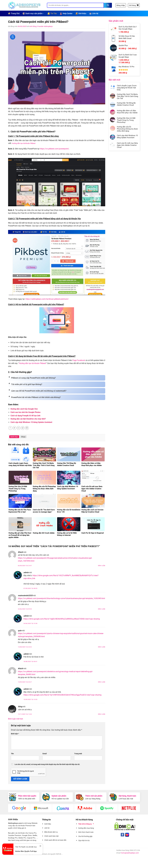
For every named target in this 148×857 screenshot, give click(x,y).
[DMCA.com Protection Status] (125, 826)
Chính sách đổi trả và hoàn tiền (55, 840)
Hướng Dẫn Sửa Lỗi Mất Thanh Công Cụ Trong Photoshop (126, 120)
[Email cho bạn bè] (18, 428)
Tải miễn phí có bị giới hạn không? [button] (26, 384)
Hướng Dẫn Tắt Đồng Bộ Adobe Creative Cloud (126, 104)
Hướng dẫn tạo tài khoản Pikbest (23, 143)
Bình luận (101, 565)
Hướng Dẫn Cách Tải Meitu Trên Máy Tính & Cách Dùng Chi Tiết (127, 96)
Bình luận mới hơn (15, 719)
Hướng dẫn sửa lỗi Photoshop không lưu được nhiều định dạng (127, 129)
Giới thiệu (82, 13)
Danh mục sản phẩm (33, 13)
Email (45, 754)
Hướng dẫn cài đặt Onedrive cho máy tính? (28, 419)
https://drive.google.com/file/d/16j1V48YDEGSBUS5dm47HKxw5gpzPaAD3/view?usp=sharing (62, 695)
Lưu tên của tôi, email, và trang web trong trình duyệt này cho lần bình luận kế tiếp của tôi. (47, 764)
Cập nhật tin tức (84, 840)
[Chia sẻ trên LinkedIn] (27, 428)
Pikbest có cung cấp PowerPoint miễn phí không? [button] (33, 378)
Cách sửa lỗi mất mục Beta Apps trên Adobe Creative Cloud (127, 145)
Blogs (23, 437)
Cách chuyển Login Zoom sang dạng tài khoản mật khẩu (127, 88)
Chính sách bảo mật (51, 836)
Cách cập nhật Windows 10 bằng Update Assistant (31, 422)
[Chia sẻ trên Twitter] (14, 428)
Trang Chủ (15, 13)
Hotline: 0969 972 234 (13, 852)
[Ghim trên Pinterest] (23, 428)
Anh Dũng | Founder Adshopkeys (41, 26)
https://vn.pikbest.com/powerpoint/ (54, 149)
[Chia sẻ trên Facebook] (10, 428)
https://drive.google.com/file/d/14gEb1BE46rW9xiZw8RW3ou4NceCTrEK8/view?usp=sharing (61, 619)
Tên (12, 754)
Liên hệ (95, 13)
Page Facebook (78, 360)
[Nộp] (108, 5)
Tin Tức (53, 13)
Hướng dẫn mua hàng (86, 828)
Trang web (78, 754)
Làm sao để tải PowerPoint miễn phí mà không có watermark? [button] (38, 391)
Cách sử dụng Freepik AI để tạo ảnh (25, 416)
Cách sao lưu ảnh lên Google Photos (25, 412)
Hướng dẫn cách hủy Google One (24, 409)
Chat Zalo (8, 846)
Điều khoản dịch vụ (51, 832)
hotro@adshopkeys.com (130, 853)
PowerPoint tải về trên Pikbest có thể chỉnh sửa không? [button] (36, 397)
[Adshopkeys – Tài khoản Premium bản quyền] (25, 5)
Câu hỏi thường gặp (85, 836)
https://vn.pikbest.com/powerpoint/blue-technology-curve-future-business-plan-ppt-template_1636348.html (61, 598)
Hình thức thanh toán (86, 832)
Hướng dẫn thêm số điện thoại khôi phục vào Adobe (127, 112)
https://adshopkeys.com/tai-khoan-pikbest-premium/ (47, 299)
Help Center (67, 13)
